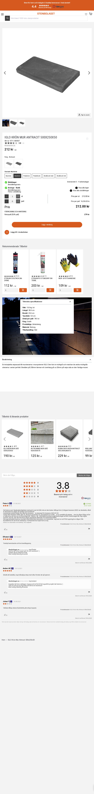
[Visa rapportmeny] (89, 529)
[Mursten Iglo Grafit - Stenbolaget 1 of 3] (21, 123)
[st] (11, 290)
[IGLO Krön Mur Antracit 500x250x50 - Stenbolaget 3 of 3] (13, 123)
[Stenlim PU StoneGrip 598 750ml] (42, 262)
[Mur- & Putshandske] (70, 262)
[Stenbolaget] (46, 14)
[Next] (89, 73)
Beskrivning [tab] (47, 359)
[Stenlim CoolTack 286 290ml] (15, 262)
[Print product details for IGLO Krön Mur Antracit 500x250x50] (87, 138)
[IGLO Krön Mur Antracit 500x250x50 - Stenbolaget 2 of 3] (5, 123)
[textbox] (39, 475)
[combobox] (46, 18)
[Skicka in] (7, 18)
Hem (3, 640)
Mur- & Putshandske (67, 278)
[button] (47, 6)
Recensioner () (10, 145)
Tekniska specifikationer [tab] (47, 301)
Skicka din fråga (84, 475)
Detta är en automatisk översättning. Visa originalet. (17, 522)
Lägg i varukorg (47, 225)
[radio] (9, 163)
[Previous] (5, 73)
